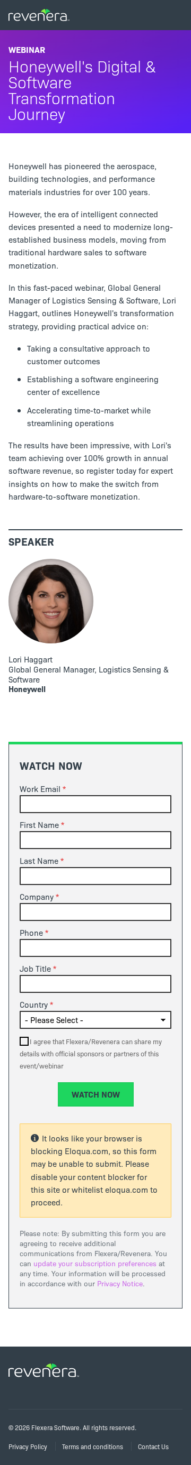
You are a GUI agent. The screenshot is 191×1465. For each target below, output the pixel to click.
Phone (31, 932)
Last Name (39, 860)
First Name (39, 824)
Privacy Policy (27, 1446)
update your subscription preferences (95, 1263)
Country (34, 1004)
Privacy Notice (120, 1283)
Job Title (35, 968)
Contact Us (153, 1446)
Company (37, 896)
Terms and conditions (92, 1446)
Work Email (40, 789)
